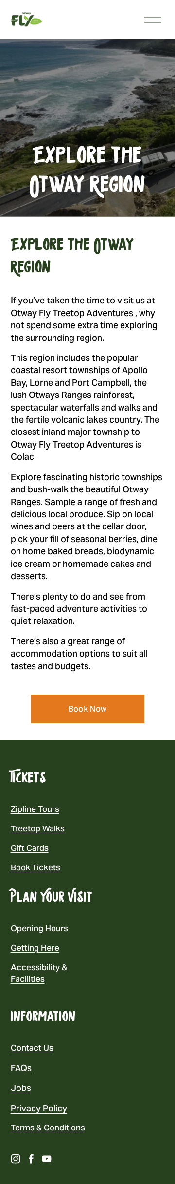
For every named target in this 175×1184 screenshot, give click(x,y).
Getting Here (35, 947)
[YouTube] (47, 1159)
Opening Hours (39, 928)
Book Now (88, 709)
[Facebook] (31, 1159)
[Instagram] (15, 1159)
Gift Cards (30, 848)
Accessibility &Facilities (39, 973)
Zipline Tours (35, 809)
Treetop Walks (38, 828)
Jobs (21, 1087)
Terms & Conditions (48, 1127)
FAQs (21, 1067)
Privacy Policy (39, 1108)
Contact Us (32, 1047)
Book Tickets (35, 867)
